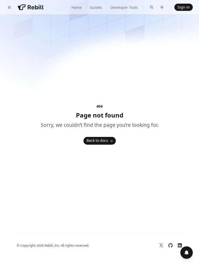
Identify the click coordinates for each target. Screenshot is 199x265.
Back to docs (97, 140)
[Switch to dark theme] (162, 7)
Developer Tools (124, 7)
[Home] (31, 7)
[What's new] (186, 252)
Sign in (183, 7)
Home (77, 7)
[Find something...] (151, 7)
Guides (96, 7)
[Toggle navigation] (9, 7)
